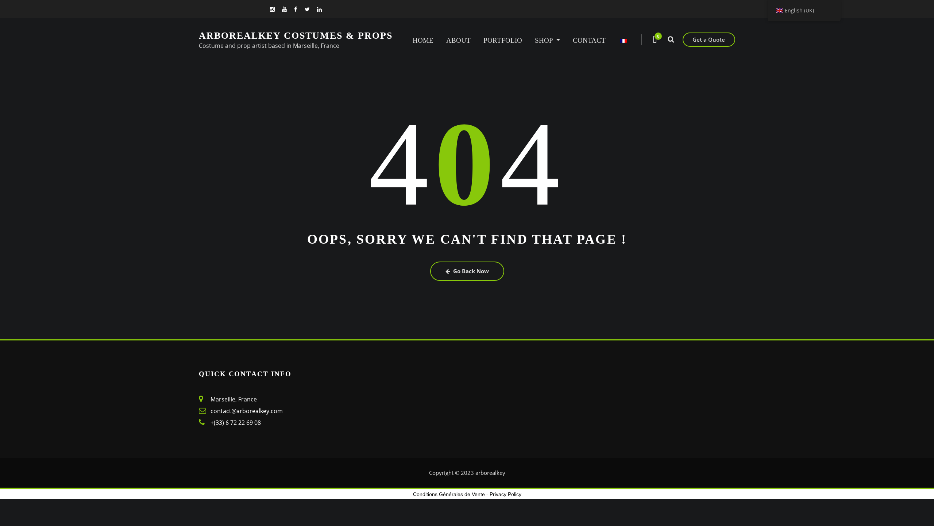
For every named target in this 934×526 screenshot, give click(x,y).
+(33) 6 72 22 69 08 (236, 423)
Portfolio (502, 40)
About (458, 40)
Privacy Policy (505, 494)
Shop (545, 40)
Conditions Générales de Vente (449, 494)
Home (423, 40)
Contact (589, 40)
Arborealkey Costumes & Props (296, 35)
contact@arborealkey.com (247, 411)
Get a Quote (708, 39)
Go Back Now (471, 271)
